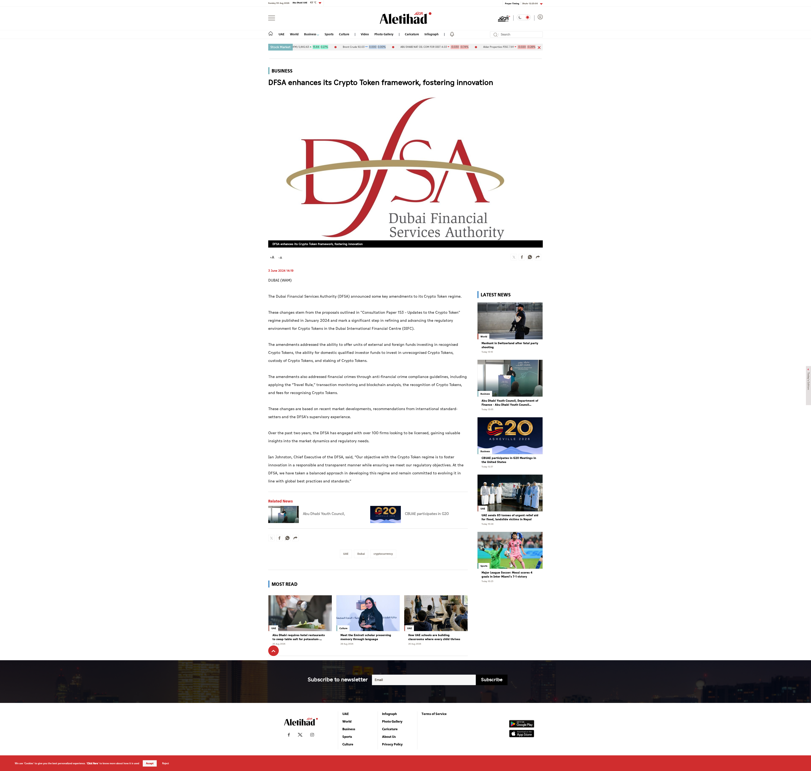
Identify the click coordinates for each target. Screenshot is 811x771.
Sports (329, 34)
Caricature (412, 34)
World (294, 34)
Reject (165, 763)
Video (365, 34)
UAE (281, 34)
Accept (150, 763)
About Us (389, 736)
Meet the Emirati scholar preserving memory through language (365, 637)
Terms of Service (434, 714)
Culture (344, 34)
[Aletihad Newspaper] (405, 18)
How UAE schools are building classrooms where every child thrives (434, 637)
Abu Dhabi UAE (304, 2)
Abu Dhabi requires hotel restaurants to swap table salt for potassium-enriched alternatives (298, 637)
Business (310, 34)
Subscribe (491, 679)
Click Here (92, 763)
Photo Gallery (383, 34)
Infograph (432, 34)
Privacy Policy (392, 744)
